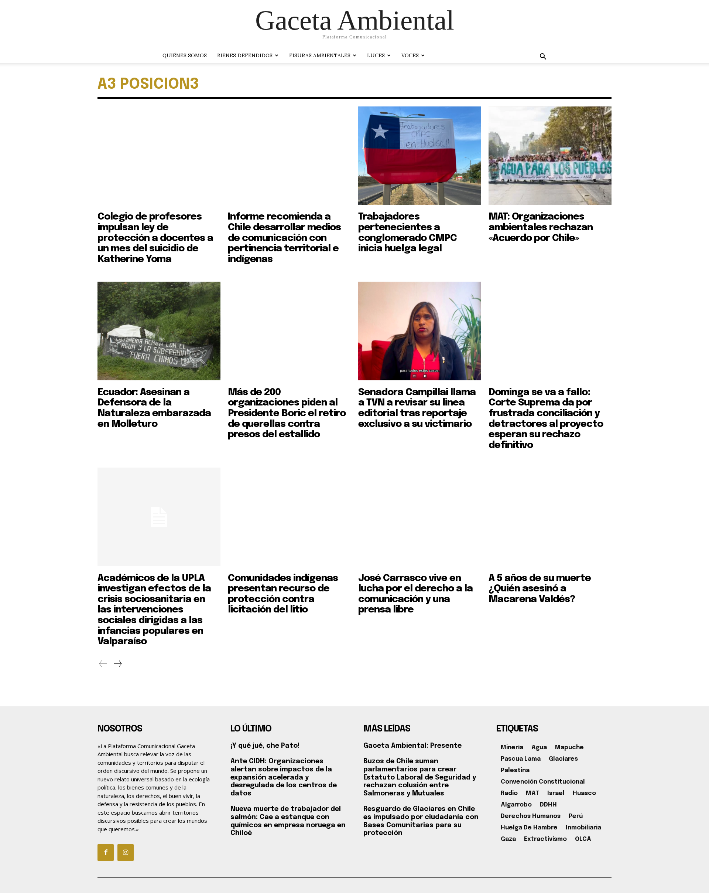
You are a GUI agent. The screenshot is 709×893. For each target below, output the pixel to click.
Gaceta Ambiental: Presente (412, 746)
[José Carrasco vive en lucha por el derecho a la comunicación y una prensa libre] (419, 517)
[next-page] (117, 663)
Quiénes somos (184, 55)
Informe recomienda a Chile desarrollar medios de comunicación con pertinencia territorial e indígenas (284, 238)
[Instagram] (125, 852)
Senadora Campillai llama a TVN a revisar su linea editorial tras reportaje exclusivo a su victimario (417, 408)
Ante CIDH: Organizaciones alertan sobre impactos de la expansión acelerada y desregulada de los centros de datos (283, 777)
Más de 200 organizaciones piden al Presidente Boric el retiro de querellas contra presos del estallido (287, 413)
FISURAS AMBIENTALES (319, 55)
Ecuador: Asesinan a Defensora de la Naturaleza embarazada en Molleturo (154, 408)
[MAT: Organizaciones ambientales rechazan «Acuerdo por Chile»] (550, 155)
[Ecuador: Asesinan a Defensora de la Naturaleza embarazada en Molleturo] (158, 331)
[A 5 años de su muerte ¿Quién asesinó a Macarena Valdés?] (550, 517)
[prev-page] (103, 663)
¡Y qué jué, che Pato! (264, 746)
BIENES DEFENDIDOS (245, 55)
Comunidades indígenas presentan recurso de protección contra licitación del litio (283, 594)
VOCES (410, 55)
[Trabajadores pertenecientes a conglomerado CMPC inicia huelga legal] (419, 155)
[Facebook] (105, 852)
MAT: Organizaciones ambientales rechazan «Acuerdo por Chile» (541, 227)
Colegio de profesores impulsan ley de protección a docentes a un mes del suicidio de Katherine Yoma (155, 238)
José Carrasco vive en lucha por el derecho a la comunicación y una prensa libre (415, 594)
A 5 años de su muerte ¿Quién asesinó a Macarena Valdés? (540, 588)
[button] (543, 57)
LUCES (376, 55)
